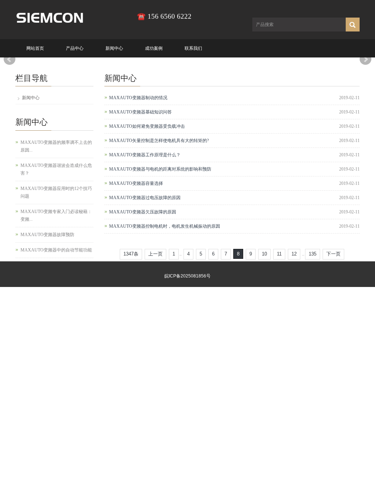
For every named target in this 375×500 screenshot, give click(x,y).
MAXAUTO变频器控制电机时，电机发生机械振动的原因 (164, 226)
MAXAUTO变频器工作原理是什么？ (145, 154)
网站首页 (35, 48)
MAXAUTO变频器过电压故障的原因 (145, 197)
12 (294, 254)
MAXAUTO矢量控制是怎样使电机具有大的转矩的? (159, 140)
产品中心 (74, 48)
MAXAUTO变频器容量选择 (136, 183)
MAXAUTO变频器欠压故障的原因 (142, 211)
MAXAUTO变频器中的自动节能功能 (56, 250)
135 (312, 254)
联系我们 (193, 48)
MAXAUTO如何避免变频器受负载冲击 (147, 126)
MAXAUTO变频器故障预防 (47, 234)
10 (264, 254)
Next (365, 59)
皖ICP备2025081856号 (187, 276)
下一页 (333, 254)
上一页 (155, 254)
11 (279, 254)
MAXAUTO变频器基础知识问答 (140, 112)
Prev (9, 59)
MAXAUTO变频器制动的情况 (138, 97)
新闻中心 (114, 48)
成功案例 (154, 48)
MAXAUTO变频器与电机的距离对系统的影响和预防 (160, 169)
